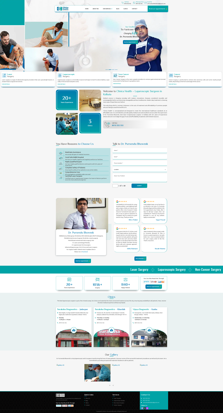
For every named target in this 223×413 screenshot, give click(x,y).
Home (87, 8)
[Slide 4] (116, 70)
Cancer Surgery (118, 405)
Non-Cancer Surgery (119, 402)
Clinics (125, 8)
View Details (6, 84)
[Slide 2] (110, 70)
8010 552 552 (127, 3)
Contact (134, 8)
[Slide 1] (106, 70)
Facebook (85, 251)
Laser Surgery (117, 398)
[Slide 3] (113, 70)
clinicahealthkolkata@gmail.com (156, 3)
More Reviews (140, 258)
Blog (117, 8)
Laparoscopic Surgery (119, 400)
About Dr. (96, 8)
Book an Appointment (129, 41)
